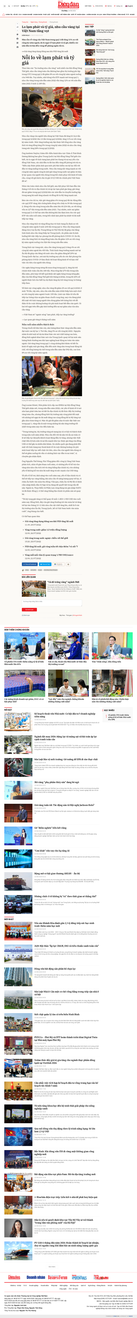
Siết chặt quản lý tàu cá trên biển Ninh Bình (56, 1014)
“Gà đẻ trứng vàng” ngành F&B (63, 582)
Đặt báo (109, 6)
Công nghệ (121, 14)
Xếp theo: (62, 615)
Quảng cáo (119, 6)
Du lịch (99, 14)
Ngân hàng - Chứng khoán (86, 14)
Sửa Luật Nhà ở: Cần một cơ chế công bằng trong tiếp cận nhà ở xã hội (66, 993)
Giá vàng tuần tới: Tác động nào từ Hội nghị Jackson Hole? (64, 805)
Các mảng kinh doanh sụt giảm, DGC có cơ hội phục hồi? (24, 700)
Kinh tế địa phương (109, 14)
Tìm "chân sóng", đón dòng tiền (106, 662)
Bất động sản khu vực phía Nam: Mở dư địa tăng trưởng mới (65, 1174)
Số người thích (77, 615)
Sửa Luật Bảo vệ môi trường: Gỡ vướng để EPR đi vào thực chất (66, 759)
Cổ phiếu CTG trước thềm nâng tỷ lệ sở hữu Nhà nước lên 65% (24, 663)
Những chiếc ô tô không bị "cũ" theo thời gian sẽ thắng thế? (65, 896)
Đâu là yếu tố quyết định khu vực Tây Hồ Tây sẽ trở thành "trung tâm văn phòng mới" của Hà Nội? (63, 1221)
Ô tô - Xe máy (130, 14)
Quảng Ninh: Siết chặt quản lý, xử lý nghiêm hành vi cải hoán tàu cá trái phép (105, 80)
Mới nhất (16, 6)
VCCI (20, 14)
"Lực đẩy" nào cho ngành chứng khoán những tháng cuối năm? (66, 700)
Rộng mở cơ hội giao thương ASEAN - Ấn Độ (57, 873)
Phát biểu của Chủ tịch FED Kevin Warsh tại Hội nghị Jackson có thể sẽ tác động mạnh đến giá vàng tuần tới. (66, 812)
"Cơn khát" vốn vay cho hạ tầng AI (52, 851)
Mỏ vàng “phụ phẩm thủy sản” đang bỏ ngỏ (56, 782)
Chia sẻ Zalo (46, 564)
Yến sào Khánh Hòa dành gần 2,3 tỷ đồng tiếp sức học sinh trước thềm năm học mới (64, 924)
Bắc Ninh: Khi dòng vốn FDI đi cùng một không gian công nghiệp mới (64, 1153)
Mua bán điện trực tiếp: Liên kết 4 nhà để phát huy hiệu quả (67, 1197)
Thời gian (69, 615)
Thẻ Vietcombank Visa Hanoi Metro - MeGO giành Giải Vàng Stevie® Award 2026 (105, 42)
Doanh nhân (37, 14)
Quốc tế (73, 14)
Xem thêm (52, 1267)
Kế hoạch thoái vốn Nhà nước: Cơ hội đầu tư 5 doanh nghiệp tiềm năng (64, 715)
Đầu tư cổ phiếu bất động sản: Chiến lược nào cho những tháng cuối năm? (110, 700)
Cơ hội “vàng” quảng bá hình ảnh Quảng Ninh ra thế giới (105, 31)
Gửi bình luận (29, 609)
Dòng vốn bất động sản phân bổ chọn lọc (55, 969)
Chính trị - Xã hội (12, 14)
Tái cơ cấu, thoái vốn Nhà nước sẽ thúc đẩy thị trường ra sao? (67, 663)
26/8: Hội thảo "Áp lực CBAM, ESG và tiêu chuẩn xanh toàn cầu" (66, 946)
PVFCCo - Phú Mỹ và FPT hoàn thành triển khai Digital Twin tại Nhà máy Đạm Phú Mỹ (65, 1038)
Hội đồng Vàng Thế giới (50, 570)
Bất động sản (65, 14)
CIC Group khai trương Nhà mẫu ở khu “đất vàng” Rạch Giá (105, 70)
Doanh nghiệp (27, 14)
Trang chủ (25, 22)
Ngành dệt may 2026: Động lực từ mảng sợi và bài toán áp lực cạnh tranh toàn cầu (65, 738)
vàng (27, 570)
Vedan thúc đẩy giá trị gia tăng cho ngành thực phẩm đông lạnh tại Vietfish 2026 (64, 1061)
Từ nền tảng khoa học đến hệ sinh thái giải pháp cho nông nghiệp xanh (64, 1107)
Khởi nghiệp (55, 14)
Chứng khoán (54, 22)
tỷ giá (40, 570)
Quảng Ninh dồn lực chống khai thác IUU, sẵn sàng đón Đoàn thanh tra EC (105, 61)
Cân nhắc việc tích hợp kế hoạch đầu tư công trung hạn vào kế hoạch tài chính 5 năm (66, 1084)
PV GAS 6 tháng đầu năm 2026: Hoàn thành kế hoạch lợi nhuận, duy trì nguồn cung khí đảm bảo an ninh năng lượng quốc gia (66, 1244)
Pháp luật (46, 14)
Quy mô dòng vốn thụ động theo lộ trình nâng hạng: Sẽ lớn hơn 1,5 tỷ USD (64, 1130)
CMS (116, 1316)
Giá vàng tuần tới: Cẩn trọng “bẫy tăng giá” (105, 51)
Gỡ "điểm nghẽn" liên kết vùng (50, 828)
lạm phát (33, 570)
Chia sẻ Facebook (30, 564)
